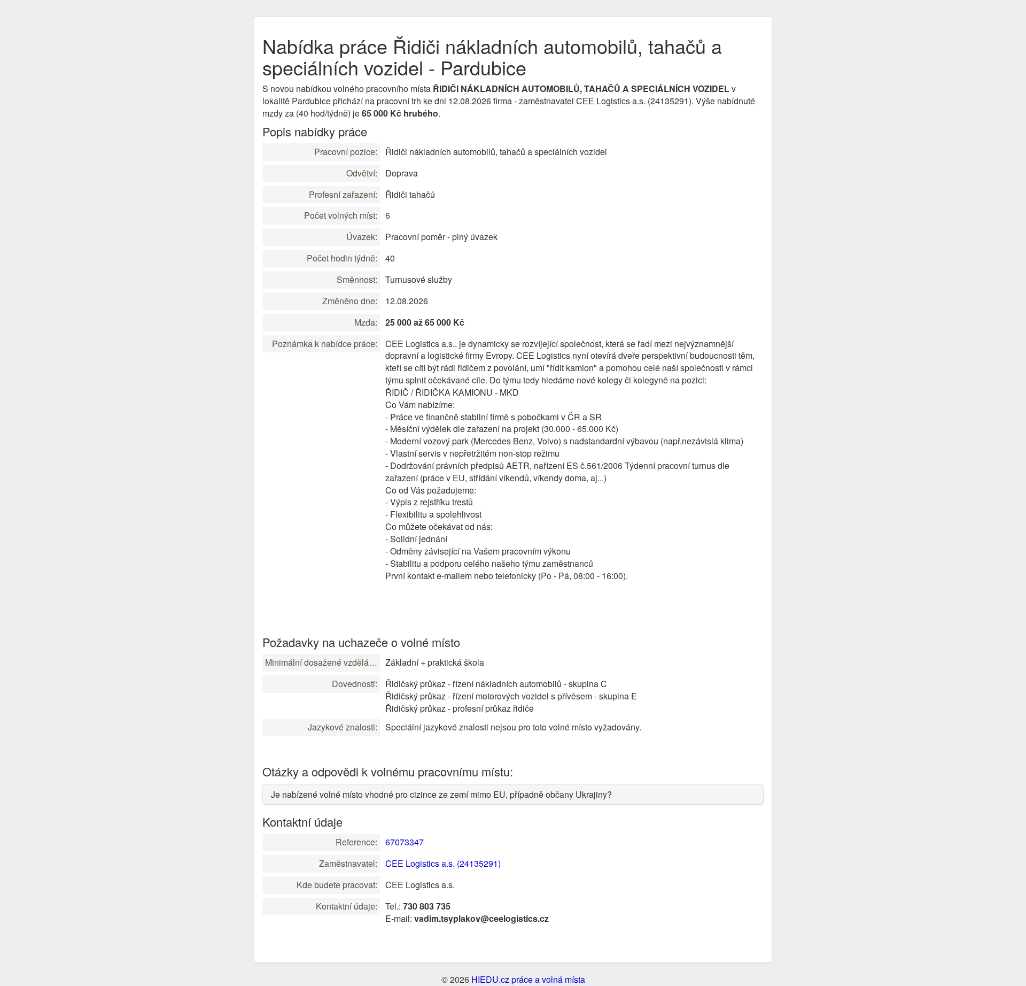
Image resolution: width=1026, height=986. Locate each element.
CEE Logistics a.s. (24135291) (443, 863)
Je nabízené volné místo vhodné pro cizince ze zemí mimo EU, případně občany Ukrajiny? (441, 794)
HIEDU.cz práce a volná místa (528, 979)
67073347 (404, 842)
